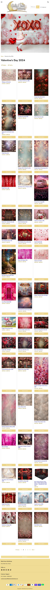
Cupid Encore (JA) (5, 188)
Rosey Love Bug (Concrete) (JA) (40, 329)
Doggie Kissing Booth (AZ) (7, 328)
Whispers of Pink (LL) (6, 82)
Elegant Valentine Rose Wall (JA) (41, 295)
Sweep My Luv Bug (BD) (39, 202)
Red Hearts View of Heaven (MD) (25, 186)
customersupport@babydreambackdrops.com (9, 578)
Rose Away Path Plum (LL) (23, 349)
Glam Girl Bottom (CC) (22, 260)
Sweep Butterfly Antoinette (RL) (40, 461)
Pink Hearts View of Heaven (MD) (7, 480)
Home (2, 56)
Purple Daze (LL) (5, 153)
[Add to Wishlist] (14, 70)
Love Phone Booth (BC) (6, 302)
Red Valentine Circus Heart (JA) (24, 242)
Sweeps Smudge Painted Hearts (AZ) (40, 386)
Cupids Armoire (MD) (38, 504)
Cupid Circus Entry (6, 504)
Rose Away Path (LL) (38, 349)
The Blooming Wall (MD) (23, 116)
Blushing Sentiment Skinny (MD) (8, 426)
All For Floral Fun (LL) (38, 117)
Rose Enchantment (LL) (22, 222)
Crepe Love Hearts (38, 260)
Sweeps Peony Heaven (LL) (39, 421)
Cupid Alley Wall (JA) (6, 349)
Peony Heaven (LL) (22, 406)
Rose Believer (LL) (38, 525)
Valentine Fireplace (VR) (39, 220)
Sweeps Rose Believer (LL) (23, 539)
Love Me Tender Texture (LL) (24, 329)
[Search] (37, 6)
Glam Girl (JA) (5, 446)
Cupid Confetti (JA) (38, 242)
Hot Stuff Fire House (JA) (23, 481)
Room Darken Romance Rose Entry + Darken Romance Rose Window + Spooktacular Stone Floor (40, 483)
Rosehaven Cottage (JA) (6, 525)
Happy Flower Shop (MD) (23, 369)
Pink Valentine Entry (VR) (7, 240)
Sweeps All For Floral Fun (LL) (24, 168)
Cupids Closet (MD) (22, 505)
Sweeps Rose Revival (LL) (39, 97)
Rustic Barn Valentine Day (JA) (8, 222)
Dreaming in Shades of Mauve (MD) (24, 447)
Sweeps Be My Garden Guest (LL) (8, 132)
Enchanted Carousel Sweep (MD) (25, 309)
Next (33, 549)
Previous (17, 549)
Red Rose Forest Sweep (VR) (8, 275)
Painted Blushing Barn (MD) (7, 369)
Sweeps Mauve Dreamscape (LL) (41, 168)
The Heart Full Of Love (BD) (24, 80)
